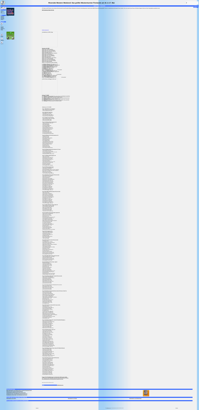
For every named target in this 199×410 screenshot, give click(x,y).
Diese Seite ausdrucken (2, 27)
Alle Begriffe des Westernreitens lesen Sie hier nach (16, 392)
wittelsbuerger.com (60, 385)
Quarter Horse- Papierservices (2, 17)
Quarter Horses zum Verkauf (2, 16)
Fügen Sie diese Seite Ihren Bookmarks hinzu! (48, 382)
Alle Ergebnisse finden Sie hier (48, 10)
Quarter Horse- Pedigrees (2, 19)
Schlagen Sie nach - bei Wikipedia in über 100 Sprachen (16, 393)
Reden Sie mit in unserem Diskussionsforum (14, 391)
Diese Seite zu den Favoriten (3, 28)
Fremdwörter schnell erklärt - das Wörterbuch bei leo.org (16, 394)
